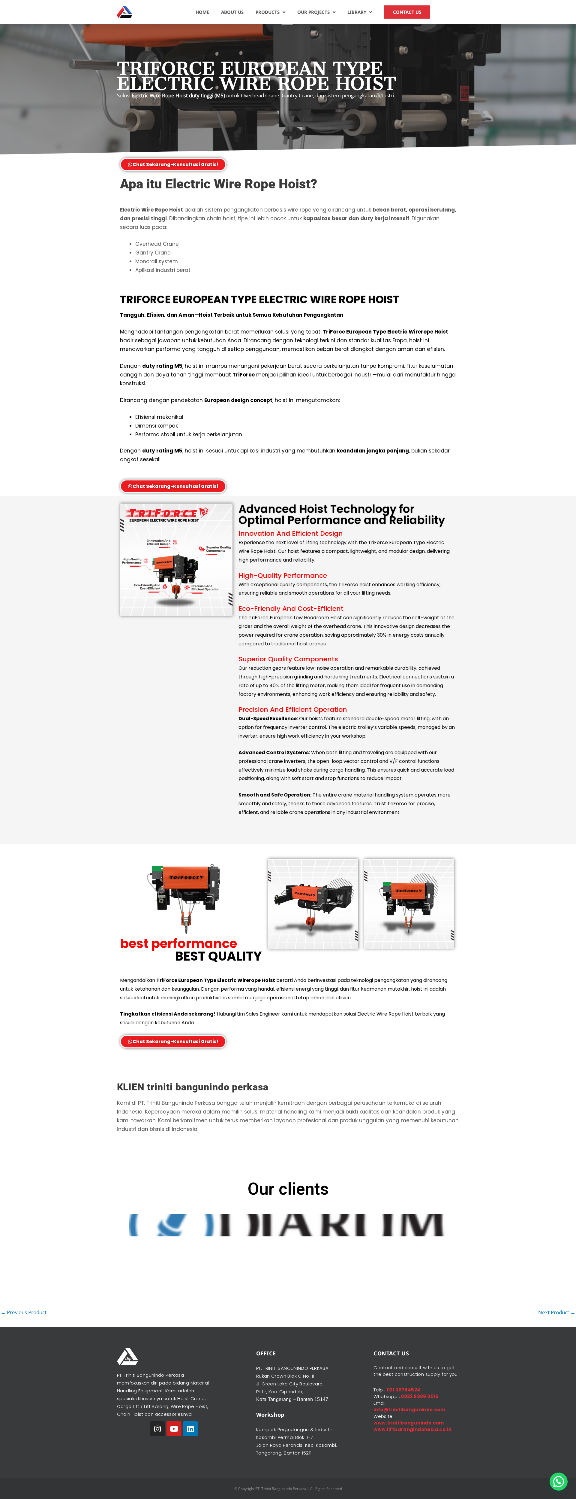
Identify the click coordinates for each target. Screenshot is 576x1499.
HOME (202, 12)
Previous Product (23, 1312)
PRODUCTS (268, 12)
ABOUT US (232, 12)
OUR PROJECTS (313, 12)
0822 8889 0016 (419, 1396)
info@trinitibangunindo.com (409, 1409)
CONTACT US (407, 12)
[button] (559, 1482)
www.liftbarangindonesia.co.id (413, 1429)
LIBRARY (356, 12)
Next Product (556, 1312)
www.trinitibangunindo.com (409, 1423)
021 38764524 (404, 1390)
